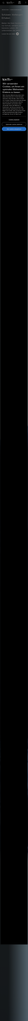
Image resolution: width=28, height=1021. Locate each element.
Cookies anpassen (14, 119)
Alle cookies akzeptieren (14, 129)
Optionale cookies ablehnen (14, 124)
